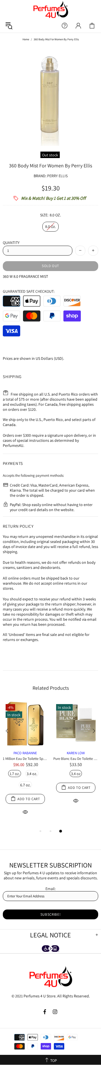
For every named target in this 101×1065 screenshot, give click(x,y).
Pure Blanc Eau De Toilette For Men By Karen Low (75, 758)
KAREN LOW (76, 753)
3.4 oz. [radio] (32, 773)
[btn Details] (25, 811)
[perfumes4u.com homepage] (50, 9)
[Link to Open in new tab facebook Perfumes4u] (45, 1012)
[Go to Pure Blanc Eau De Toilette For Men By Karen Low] (75, 707)
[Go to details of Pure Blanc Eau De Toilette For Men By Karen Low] (75, 745)
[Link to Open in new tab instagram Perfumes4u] (55, 1012)
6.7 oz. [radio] (25, 784)
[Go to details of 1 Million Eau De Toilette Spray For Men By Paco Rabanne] (25, 745)
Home (25, 39)
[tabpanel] (25, 764)
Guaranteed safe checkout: (28, 291)
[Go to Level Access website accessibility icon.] (50, 949)
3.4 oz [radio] (76, 773)
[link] (92, 26)
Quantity (11, 242)
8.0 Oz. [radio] (50, 226)
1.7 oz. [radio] (15, 773)
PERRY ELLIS (57, 175)
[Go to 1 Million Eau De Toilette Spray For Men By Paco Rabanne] (25, 711)
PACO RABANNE (25, 753)
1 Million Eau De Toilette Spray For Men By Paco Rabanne (25, 758)
